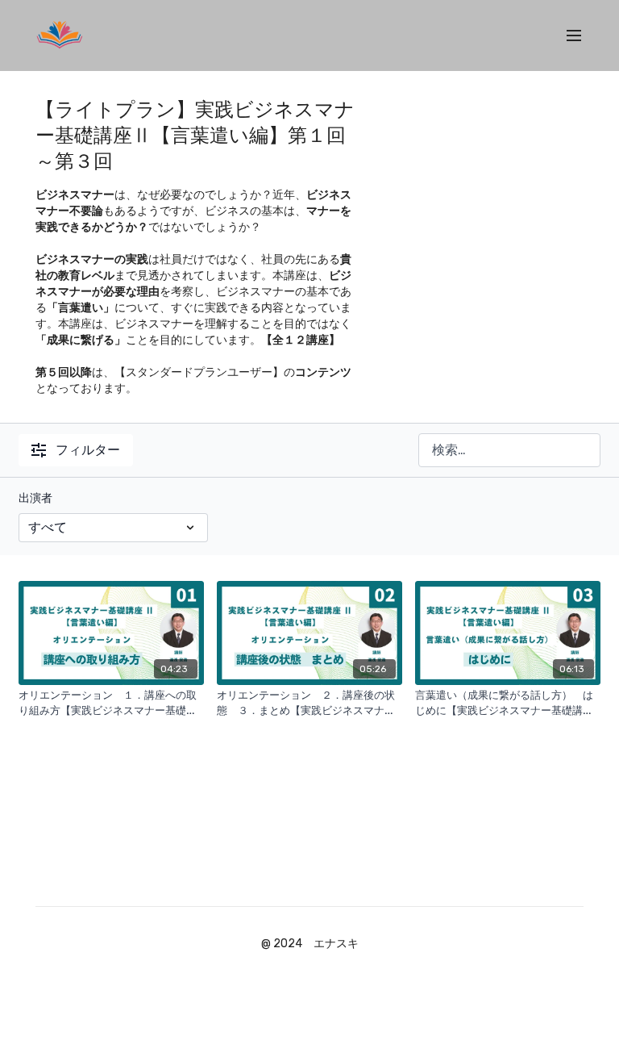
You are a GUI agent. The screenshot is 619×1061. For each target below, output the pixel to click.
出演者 (35, 498)
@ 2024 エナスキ (310, 944)
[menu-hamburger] (574, 36)
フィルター (88, 449)
